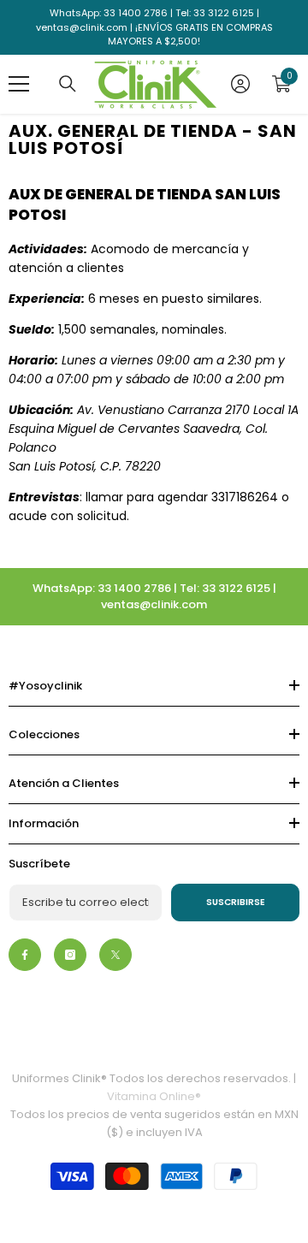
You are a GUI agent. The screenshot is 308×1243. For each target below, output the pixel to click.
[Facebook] (25, 954)
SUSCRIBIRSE (235, 902)
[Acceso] (240, 83)
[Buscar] (67, 84)
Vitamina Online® (154, 1096)
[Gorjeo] (115, 954)
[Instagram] (70, 954)
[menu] (19, 84)
